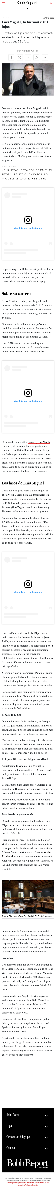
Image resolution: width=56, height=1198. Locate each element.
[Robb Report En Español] (26, 3)
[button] (3, 3)
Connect (11, 1148)
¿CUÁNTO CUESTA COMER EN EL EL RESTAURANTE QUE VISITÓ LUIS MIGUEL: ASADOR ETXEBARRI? (27, 174)
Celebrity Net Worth (39, 442)
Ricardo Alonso (30, 51)
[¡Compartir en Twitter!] (20, 57)
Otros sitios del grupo (18, 1137)
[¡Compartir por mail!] (45, 57)
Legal (9, 1126)
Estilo (5, 17)
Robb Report (13, 1115)
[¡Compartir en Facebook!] (11, 57)
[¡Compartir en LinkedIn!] (28, 57)
